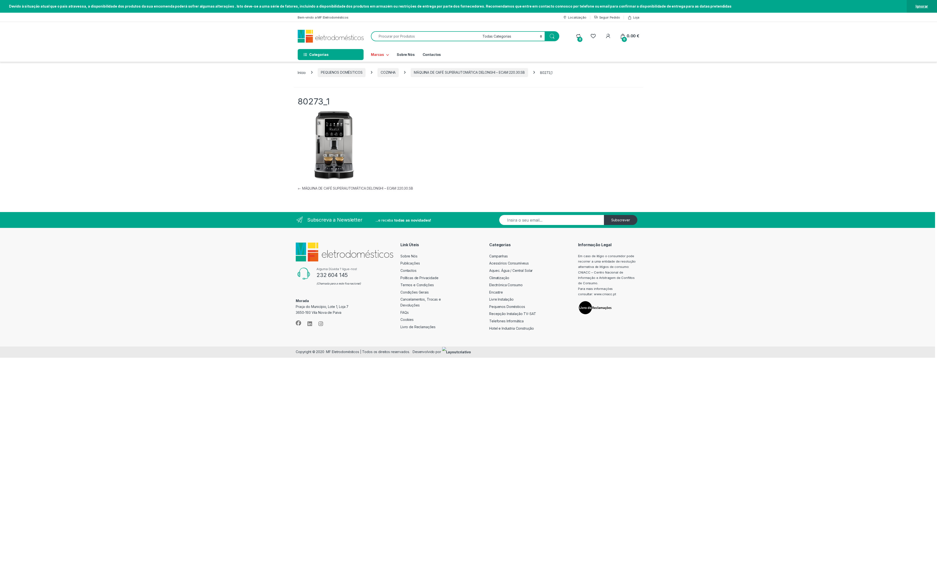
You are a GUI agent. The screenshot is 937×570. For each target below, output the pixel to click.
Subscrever (620, 220)
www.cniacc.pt (605, 294)
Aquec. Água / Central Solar (511, 270)
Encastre (496, 292)
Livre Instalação (501, 299)
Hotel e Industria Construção (511, 328)
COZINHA (388, 72)
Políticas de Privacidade (419, 278)
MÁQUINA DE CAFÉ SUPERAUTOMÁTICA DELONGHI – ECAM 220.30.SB (469, 72)
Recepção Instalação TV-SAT (512, 314)
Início (302, 72)
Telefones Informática (506, 321)
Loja (636, 17)
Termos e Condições (417, 285)
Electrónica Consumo (505, 285)
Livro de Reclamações (418, 327)
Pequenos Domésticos (507, 307)
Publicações (410, 263)
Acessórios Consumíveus (509, 263)
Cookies (407, 319)
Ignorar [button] (922, 6)
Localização (577, 17)
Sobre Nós (406, 54)
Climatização (499, 278)
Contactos (432, 54)
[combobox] (425, 36)
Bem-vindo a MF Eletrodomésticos (323, 17)
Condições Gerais (414, 292)
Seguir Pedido (609, 17)
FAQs (404, 312)
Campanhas (498, 256)
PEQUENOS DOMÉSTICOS (341, 72)
